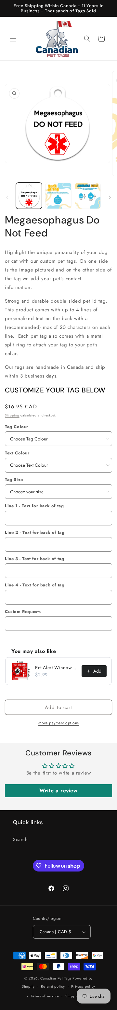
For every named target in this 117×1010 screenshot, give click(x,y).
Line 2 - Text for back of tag (34, 532)
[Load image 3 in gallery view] (88, 196)
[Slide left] (7, 197)
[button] (13, 38)
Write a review (58, 790)
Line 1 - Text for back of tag (34, 506)
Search (20, 839)
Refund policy (53, 986)
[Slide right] (110, 197)
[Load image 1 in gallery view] (29, 196)
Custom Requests (23, 611)
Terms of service (45, 996)
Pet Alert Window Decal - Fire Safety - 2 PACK (56, 667)
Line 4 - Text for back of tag (34, 585)
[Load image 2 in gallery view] (58, 196)
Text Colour (17, 453)
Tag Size (14, 479)
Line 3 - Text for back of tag (34, 559)
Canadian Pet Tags (56, 978)
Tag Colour (16, 427)
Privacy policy (83, 986)
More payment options (58, 723)
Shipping (12, 415)
